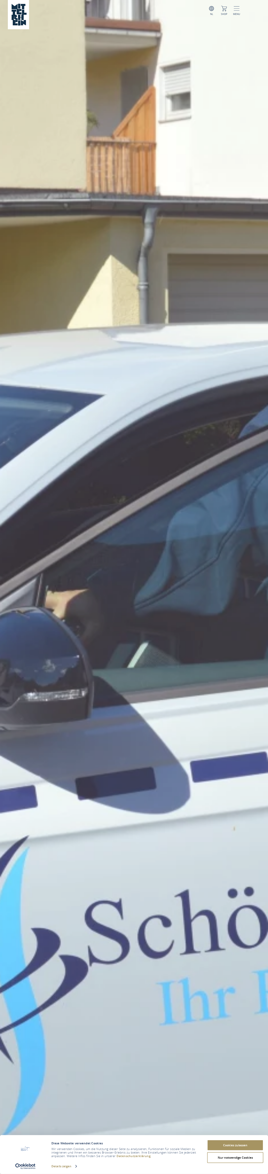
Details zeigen (61, 1166)
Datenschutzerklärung (133, 1156)
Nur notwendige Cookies (235, 1157)
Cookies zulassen (235, 1145)
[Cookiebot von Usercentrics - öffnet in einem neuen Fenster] (25, 1166)
